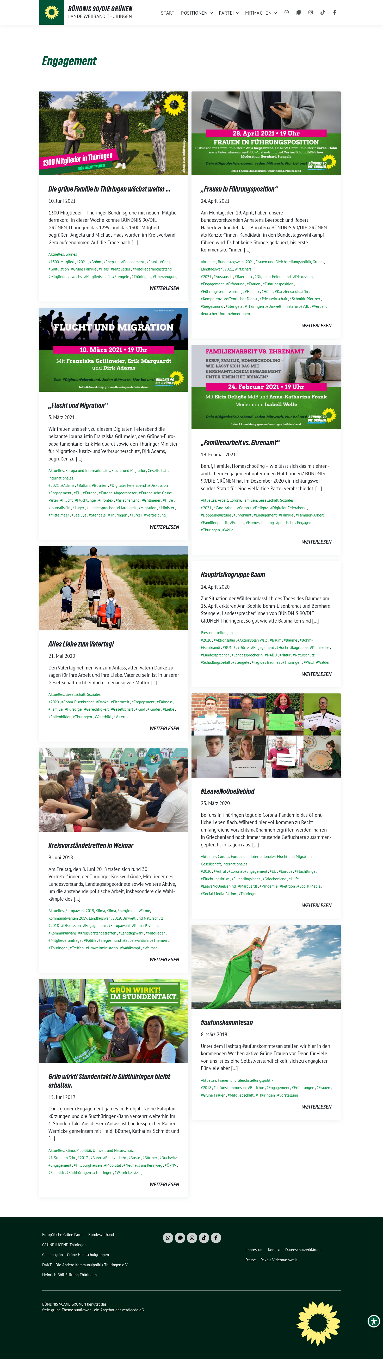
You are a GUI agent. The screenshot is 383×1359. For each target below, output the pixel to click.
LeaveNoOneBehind (219, 886)
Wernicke (124, 1172)
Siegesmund (213, 306)
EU (78, 492)
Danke (103, 701)
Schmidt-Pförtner (306, 298)
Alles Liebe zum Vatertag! (81, 644)
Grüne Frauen (214, 1095)
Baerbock (244, 276)
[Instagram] (311, 12)
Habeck (253, 291)
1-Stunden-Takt (63, 1157)
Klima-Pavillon (146, 925)
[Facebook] (335, 12)
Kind (141, 709)
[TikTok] (323, 12)
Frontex (106, 500)
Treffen (78, 947)
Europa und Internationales (87, 470)
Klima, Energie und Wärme (128, 910)
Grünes (71, 254)
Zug (139, 1172)
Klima (100, 910)
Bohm (96, 261)
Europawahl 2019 (79, 910)
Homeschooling (261, 522)
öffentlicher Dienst (241, 298)
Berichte (257, 1087)
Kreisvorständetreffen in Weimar (90, 845)
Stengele (121, 276)
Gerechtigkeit (97, 709)
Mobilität (83, 1150)
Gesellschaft (158, 470)
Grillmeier (152, 500)
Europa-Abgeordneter (119, 492)
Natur (286, 655)
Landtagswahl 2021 (217, 269)
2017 (84, 1157)
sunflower (82, 1309)
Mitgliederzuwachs (66, 276)
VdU (306, 306)
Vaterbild (103, 716)
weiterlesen (164, 288)
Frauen (254, 283)
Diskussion (304, 276)
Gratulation (60, 269)
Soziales (287, 500)
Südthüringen (80, 1172)
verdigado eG (133, 1309)
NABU (272, 655)
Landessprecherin (248, 655)
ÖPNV (171, 1165)
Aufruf (221, 871)
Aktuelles (56, 254)
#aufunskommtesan (227, 1022)
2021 (83, 261)
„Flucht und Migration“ (78, 405)
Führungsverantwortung (223, 291)
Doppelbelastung (217, 515)
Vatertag (122, 716)
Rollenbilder (61, 716)
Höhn (268, 291)
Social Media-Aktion (219, 893)
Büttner (151, 1157)
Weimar (151, 947)
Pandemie (270, 886)
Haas (105, 269)
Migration (148, 507)
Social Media (309, 886)
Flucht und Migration (129, 470)
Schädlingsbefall (216, 662)
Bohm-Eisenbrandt (78, 701)
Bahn (96, 1157)
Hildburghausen (89, 1165)
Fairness (165, 701)
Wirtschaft (242, 269)
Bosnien (100, 485)
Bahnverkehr (115, 1157)
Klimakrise (320, 647)
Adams (68, 485)
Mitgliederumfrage (66, 940)
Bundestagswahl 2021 (236, 261)
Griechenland (129, 500)
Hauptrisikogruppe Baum (233, 574)
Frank (153, 261)
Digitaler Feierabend (274, 276)
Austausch (224, 276)
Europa (90, 492)
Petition (288, 886)
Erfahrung (236, 283)
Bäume (291, 640)
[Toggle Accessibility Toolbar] (374, 1321)
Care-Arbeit (225, 507)
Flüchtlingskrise (216, 878)
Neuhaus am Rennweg (144, 1165)
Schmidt (57, 1172)
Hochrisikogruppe (293, 647)
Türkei (137, 515)
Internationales (60, 478)
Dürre (244, 647)
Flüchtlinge (86, 500)
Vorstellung (288, 1095)
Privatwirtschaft (274, 298)
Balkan (84, 485)
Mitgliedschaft (98, 276)
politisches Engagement (298, 522)
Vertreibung (156, 515)
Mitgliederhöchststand (153, 269)
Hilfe (169, 500)
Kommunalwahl (63, 933)
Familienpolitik (215, 522)
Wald (310, 662)
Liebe (169, 709)
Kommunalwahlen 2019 (67, 918)
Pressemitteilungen (217, 632)
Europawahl (120, 925)
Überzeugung (166, 276)
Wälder (324, 662)
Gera (166, 261)
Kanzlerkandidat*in (292, 291)
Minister (167, 507)
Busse (135, 1157)
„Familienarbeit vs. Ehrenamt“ (240, 442)
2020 (55, 701)
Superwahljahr (137, 940)
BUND (230, 647)
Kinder (155, 709)
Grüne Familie (84, 269)
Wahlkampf (131, 947)
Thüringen (142, 276)
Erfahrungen (304, 1087)
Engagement (133, 261)
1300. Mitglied (62, 261)
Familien (250, 500)
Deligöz (261, 507)
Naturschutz (305, 655)
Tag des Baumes (267, 662)
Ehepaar (112, 261)
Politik (91, 940)
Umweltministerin (283, 306)
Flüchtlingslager (246, 878)
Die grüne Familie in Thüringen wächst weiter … (109, 189)
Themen (160, 940)
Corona (235, 500)
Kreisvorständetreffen (98, 933)
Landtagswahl (132, 933)
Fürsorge (74, 709)
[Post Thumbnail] (113, 133)
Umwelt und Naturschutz (143, 918)
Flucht (67, 500)
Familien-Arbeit (311, 515)
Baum (276, 640)
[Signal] (299, 12)
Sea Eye (80, 515)
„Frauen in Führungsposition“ (239, 189)
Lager (79, 507)
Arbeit (223, 500)
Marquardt (127, 507)
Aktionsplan (225, 640)
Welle (228, 529)
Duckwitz (169, 1157)
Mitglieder (121, 269)
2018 (55, 925)
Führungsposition (279, 283)
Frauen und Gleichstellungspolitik (283, 261)
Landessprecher (102, 507)
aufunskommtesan (231, 1087)
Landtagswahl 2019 (105, 918)
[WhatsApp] (287, 12)
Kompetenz (212, 298)
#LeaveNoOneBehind (228, 791)
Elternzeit (121, 701)
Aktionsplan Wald (253, 640)
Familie (287, 515)
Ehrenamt (243, 515)
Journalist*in (60, 507)
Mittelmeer (60, 515)
